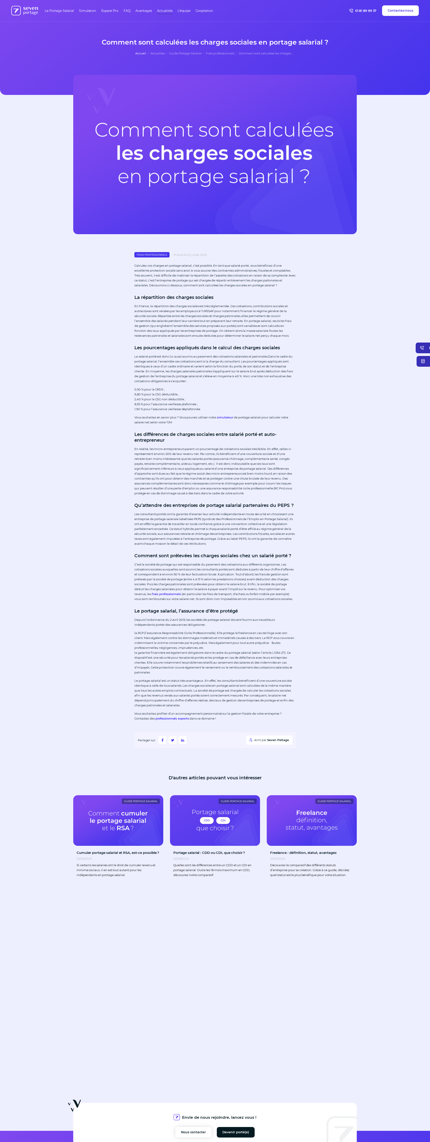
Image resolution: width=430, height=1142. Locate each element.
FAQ (127, 11)
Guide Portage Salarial (185, 53)
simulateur (225, 417)
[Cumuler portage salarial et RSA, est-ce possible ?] (118, 820)
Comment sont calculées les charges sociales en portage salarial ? (267, 53)
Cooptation (204, 11)
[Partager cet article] (162, 740)
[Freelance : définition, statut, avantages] (312, 820)
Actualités (164, 11)
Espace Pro (109, 11)
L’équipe (184, 11)
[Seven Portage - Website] (24, 10)
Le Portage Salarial (59, 11)
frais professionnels (166, 594)
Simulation (87, 11)
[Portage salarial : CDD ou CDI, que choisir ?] (215, 820)
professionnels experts (172, 718)
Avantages (143, 11)
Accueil (140, 53)
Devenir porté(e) (235, 1132)
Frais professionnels (220, 53)
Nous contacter (193, 1132)
